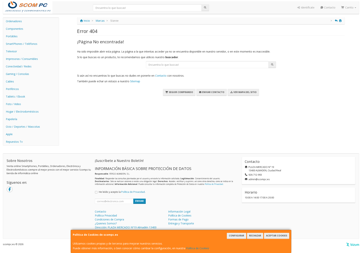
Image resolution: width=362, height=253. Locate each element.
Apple (9, 134)
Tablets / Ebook (15, 96)
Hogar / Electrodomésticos (22, 111)
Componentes (14, 28)
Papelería (11, 119)
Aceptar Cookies (276, 235)
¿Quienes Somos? (106, 223)
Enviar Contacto (213, 92)
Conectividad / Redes (18, 66)
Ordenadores (14, 21)
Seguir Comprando (180, 92)
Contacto (329, 7)
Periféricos (12, 89)
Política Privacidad (106, 215)
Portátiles (12, 36)
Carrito (349, 7)
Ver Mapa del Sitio (245, 92)
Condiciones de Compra (109, 219)
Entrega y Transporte (181, 223)
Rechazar (255, 235)
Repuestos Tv (14, 141)
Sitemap (135, 81)
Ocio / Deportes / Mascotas (23, 126)
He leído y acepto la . (122, 192)
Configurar (236, 235)
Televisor (11, 51)
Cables (10, 81)
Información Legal (179, 211)
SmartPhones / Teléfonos (21, 44)
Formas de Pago (178, 219)
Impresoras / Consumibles (22, 59)
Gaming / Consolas (17, 74)
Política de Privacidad (214, 184)
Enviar (139, 201)
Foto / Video (13, 104)
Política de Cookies (197, 248)
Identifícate (307, 7)
